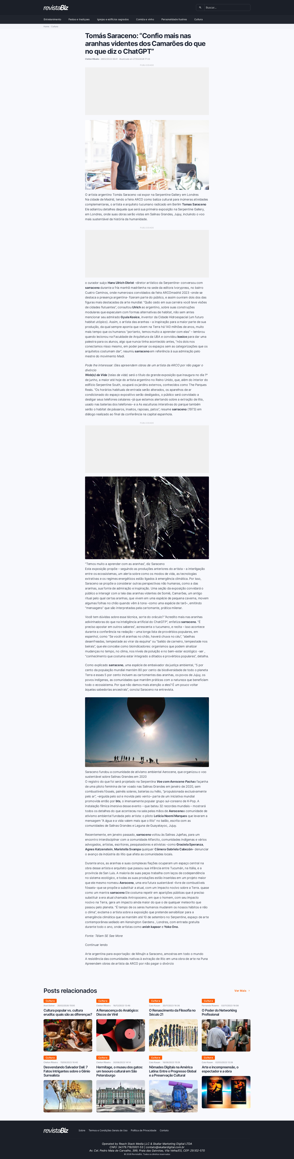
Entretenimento (52, 19)
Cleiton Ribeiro (103, 1005)
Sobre (82, 1130)
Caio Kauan (154, 1005)
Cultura (198, 19)
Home (46, 26)
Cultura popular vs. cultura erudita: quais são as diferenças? (68, 1012)
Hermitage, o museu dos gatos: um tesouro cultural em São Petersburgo (119, 1071)
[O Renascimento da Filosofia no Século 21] (173, 1050)
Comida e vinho (145, 19)
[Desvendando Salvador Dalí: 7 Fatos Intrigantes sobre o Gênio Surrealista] (68, 1111)
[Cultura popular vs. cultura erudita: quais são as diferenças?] (68, 1050)
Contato (164, 1130)
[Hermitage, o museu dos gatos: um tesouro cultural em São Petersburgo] (120, 1111)
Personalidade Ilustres (174, 19)
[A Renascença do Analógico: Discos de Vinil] (120, 1050)
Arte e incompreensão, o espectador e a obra (220, 1069)
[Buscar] (200, 7)
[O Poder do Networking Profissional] (226, 1050)
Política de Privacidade (143, 1130)
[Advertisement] (147, 91)
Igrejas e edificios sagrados (113, 19)
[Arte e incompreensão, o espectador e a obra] (226, 1107)
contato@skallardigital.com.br (165, 1147)
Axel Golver (49, 1005)
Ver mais (240, 990)
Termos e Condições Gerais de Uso (108, 1130)
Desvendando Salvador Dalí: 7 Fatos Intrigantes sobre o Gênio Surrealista (67, 1071)
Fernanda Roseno (210, 1005)
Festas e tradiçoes (79, 19)
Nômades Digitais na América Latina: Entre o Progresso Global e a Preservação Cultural (172, 1071)
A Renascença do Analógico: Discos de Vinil (117, 1012)
